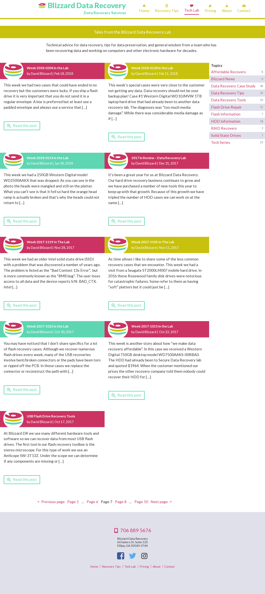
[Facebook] (121, 556)
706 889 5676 (135, 530)
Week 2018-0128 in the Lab (152, 68)
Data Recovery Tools (228, 100)
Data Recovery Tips (227, 93)
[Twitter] (132, 556)
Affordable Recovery (228, 72)
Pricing (210, 10)
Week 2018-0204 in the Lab (47, 68)
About (227, 10)
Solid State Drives (226, 135)
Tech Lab (191, 10)
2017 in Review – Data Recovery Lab (158, 158)
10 (141, 501)
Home (144, 10)
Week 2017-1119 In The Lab (48, 242)
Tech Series (220, 142)
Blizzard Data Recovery (87, 5)
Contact (244, 10)
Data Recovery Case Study (233, 86)
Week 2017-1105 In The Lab (152, 242)
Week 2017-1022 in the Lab (47, 326)
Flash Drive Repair (226, 107)
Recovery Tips (167, 10)
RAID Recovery (224, 128)
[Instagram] (144, 556)
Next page (159, 501)
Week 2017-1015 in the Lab (152, 326)
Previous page (53, 501)
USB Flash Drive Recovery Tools (51, 416)
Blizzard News (223, 79)
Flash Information (225, 114)
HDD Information (225, 121)
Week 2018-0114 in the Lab (47, 158)
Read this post (25, 125)
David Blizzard (41, 74)
